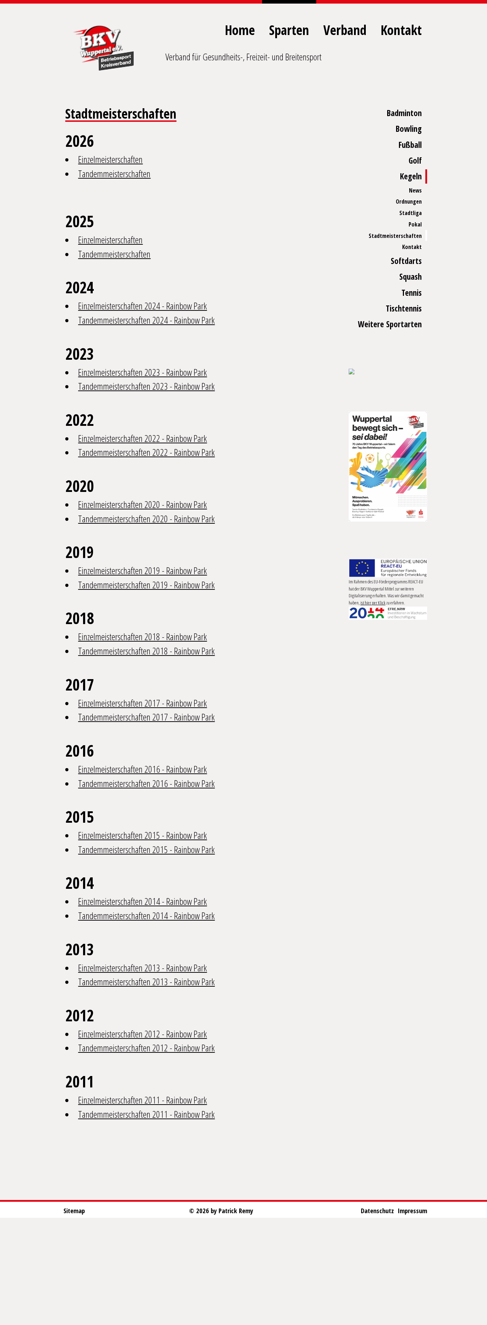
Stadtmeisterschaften (395, 236)
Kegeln (411, 176)
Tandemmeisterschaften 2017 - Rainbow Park (146, 717)
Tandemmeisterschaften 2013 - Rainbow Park (146, 981)
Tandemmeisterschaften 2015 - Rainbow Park (146, 849)
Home (240, 30)
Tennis (411, 292)
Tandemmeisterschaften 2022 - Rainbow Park (146, 452)
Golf (415, 160)
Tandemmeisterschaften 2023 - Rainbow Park (146, 386)
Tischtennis (404, 308)
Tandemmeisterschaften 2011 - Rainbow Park (146, 1114)
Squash (410, 276)
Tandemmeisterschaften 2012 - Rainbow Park (146, 1047)
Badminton (404, 113)
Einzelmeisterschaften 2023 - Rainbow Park (142, 372)
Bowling (409, 128)
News (415, 190)
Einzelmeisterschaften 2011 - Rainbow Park (142, 1100)
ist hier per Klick (372, 602)
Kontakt (401, 30)
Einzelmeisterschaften (110, 159)
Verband (344, 30)
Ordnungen (409, 201)
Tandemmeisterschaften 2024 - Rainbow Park (146, 320)
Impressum (412, 1210)
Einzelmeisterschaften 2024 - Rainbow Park (142, 305)
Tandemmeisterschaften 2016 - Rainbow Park (146, 783)
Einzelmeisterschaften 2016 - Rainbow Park (142, 769)
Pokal (415, 224)
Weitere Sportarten (390, 324)
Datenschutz (377, 1210)
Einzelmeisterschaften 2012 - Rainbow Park (142, 1033)
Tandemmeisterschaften (114, 173)
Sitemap (74, 1210)
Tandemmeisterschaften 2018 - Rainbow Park (146, 650)
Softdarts (406, 261)
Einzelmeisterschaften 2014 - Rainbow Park (142, 901)
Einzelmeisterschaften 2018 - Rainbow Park (142, 636)
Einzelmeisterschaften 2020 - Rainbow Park (142, 504)
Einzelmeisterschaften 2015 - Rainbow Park (142, 835)
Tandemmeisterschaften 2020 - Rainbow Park (146, 518)
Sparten (289, 30)
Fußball (410, 144)
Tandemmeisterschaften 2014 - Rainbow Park (146, 915)
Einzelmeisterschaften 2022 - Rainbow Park (142, 438)
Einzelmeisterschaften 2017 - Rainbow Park (142, 703)
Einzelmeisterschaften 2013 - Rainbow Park (142, 967)
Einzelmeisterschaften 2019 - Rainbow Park (142, 570)
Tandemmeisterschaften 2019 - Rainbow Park (146, 584)
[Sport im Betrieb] (388, 372)
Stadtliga (410, 213)
